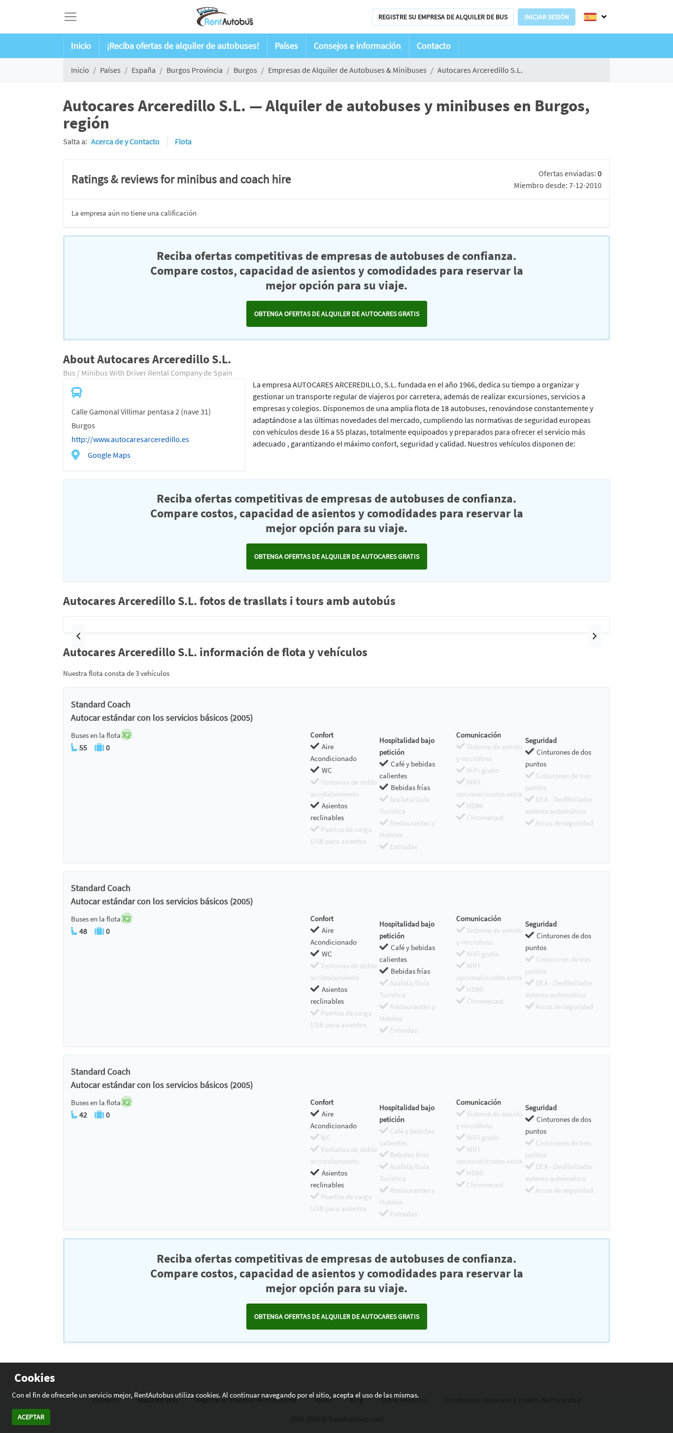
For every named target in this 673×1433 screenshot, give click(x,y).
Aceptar (31, 1416)
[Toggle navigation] (70, 16)
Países (286, 45)
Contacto (434, 45)
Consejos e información (357, 45)
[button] (78, 636)
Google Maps (109, 455)
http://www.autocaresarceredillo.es (130, 439)
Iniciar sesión (546, 16)
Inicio (81, 45)
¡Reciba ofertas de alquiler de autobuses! (183, 45)
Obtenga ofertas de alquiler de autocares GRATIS (336, 313)
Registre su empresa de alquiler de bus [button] (442, 16)
